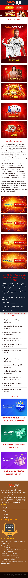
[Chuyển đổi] (2, 320)
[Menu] (2, 3)
